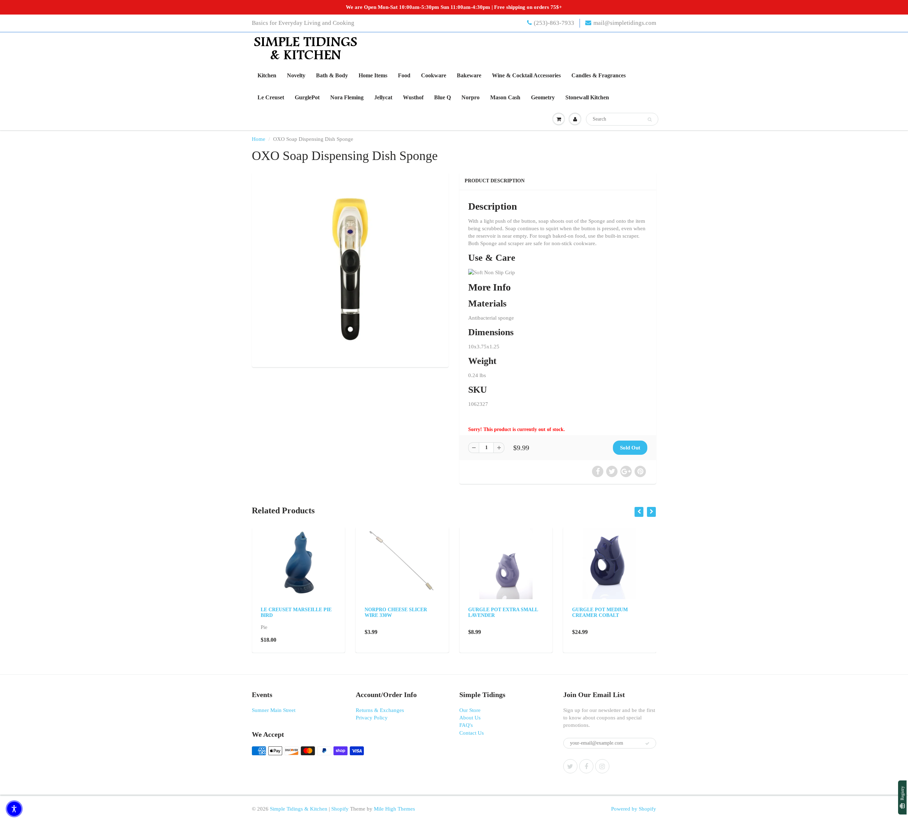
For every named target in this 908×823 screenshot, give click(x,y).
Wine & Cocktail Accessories (526, 75)
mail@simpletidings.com (624, 23)
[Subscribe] (647, 743)
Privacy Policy (372, 717)
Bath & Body (332, 75)
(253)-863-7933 (554, 23)
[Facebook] (586, 766)
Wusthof (413, 97)
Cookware (433, 75)
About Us (470, 717)
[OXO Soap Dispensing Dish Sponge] (350, 268)
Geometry (543, 97)
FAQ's (466, 725)
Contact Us (471, 733)
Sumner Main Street (273, 710)
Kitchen (267, 75)
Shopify (340, 809)
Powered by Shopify (633, 809)
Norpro (470, 97)
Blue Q (442, 97)
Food (404, 75)
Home (258, 139)
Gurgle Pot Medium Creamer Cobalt (600, 612)
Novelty (296, 75)
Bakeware (469, 75)
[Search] (649, 119)
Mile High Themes (394, 809)
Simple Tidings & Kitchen (298, 809)
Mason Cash (505, 97)
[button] (14, 808)
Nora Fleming (347, 97)
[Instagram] (602, 766)
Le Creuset (271, 97)
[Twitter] (570, 766)
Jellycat (383, 97)
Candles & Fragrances (598, 75)
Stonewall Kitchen (587, 97)
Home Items (373, 75)
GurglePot (307, 97)
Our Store (470, 710)
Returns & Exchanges (380, 710)
